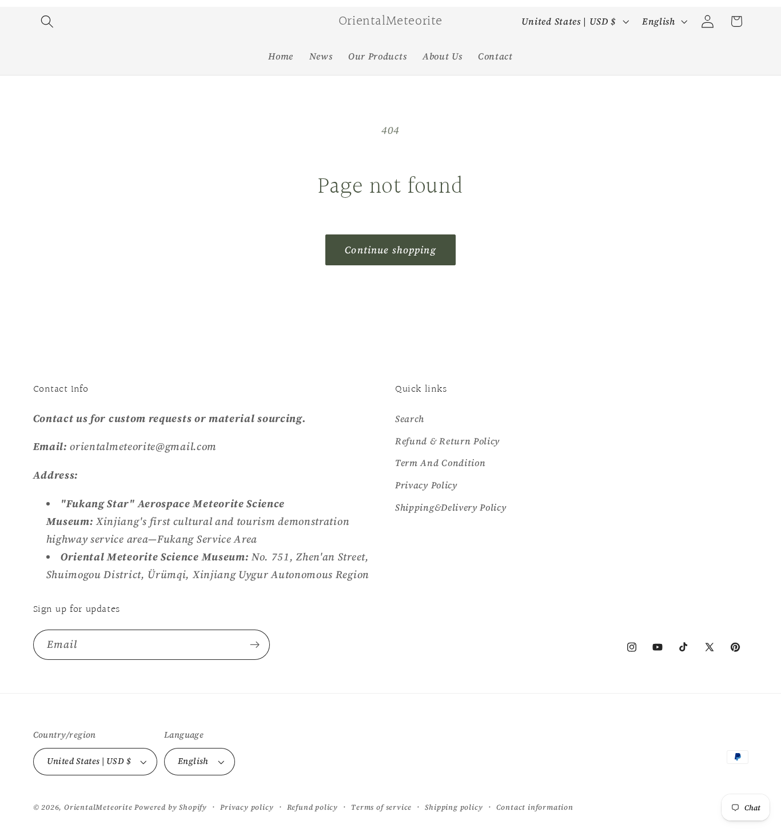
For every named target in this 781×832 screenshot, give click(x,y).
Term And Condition (440, 462)
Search (409, 418)
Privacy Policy (426, 484)
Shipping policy (454, 807)
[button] (47, 21)
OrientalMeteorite (98, 807)
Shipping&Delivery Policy (451, 506)
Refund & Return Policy (447, 440)
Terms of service (381, 807)
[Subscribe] (254, 645)
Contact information (534, 807)
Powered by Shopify (170, 807)
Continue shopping (390, 250)
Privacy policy (246, 807)
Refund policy (312, 807)
